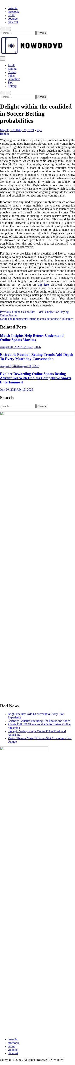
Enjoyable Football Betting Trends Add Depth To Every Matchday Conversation (36, 357)
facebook (13, 11)
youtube (13, 18)
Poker (11, 75)
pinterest (13, 22)
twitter (11, 15)
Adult (11, 65)
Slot (10, 82)
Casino (12, 72)
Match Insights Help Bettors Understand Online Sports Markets (32, 337)
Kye (39, 130)
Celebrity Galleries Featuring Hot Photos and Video (39, 720)
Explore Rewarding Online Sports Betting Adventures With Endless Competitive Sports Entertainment (35, 378)
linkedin (13, 8)
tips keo (43, 284)
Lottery (12, 86)
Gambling (14, 79)
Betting (12, 68)
